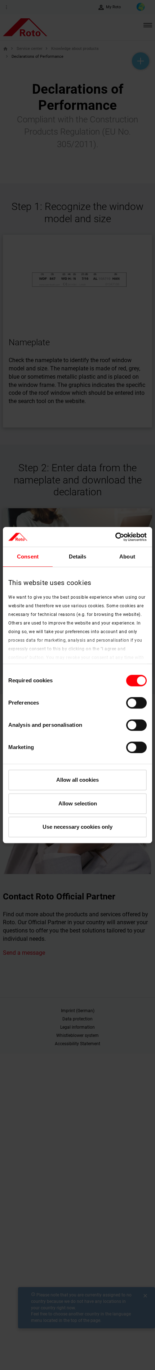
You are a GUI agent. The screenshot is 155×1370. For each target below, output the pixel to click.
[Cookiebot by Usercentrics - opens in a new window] (115, 537)
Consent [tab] (28, 556)
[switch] (136, 703)
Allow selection (77, 803)
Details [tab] (78, 556)
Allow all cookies (77, 780)
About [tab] (127, 556)
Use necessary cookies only (77, 827)
